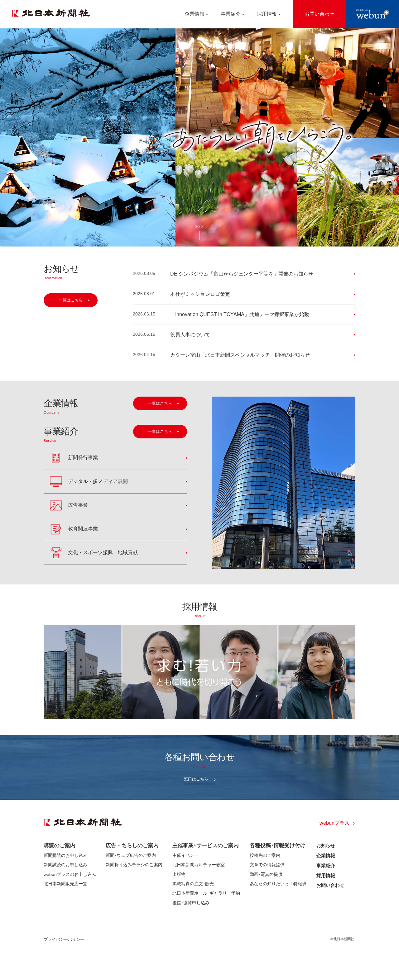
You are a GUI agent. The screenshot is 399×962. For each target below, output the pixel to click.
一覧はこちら (71, 300)
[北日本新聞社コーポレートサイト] (51, 13)
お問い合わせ (330, 885)
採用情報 (325, 875)
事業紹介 (325, 865)
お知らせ (325, 845)
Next (392, 137)
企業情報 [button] (194, 14)
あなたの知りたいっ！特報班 (278, 883)
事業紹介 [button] (231, 14)
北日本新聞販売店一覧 (65, 883)
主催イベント (185, 855)
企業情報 (325, 855)
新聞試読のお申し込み (65, 864)
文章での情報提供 (267, 864)
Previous (7, 137)
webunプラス (334, 823)
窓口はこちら (196, 779)
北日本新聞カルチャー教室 (198, 864)
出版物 (178, 874)
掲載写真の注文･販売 (193, 883)
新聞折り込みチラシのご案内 (134, 864)
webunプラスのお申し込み (70, 874)
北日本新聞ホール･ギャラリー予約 (206, 893)
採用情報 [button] (267, 14)
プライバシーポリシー (64, 939)
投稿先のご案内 (265, 855)
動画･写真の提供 (266, 874)
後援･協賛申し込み (190, 902)
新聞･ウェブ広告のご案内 (131, 855)
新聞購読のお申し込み (65, 855)
